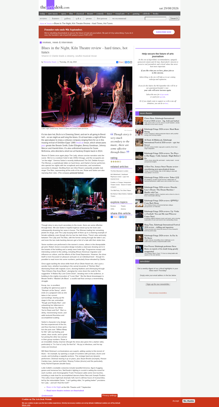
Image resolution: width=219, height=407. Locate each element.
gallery (67, 18)
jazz (43, 145)
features (55, 18)
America (123, 209)
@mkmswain (47, 396)
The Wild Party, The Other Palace (121, 190)
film (71, 13)
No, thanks (189, 401)
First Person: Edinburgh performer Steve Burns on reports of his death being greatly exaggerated (161, 249)
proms (89, 18)
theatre (90, 13)
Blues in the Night (54, 387)
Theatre (49, 24)
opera (63, 13)
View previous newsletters (158, 293)
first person (102, 18)
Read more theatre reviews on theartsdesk (65, 390)
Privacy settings (109, 395)
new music (53, 13)
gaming (136, 13)
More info (26, 405)
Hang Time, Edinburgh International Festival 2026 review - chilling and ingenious (162, 225)
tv (129, 13)
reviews (43, 18)
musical (79, 142)
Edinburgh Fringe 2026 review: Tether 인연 (161, 177)
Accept (176, 401)
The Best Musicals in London (119, 171)
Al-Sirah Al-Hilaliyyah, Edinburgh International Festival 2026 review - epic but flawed (161, 142)
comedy (100, 13)
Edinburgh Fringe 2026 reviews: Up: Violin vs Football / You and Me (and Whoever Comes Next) (161, 214)
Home (42, 24)
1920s (112, 209)
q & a (78, 18)
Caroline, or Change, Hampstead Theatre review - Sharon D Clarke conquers (121, 185)
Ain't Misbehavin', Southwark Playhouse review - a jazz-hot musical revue (120, 177)
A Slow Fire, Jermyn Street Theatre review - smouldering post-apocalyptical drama (161, 167)
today (42, 13)
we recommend (119, 18)
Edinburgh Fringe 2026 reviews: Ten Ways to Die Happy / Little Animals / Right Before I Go (162, 156)
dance (109, 13)
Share (121, 62)
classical (80, 13)
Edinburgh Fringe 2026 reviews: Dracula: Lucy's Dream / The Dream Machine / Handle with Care (160, 189)
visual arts (120, 13)
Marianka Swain (50, 62)
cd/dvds (146, 13)
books (155, 13)
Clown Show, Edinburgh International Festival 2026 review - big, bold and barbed (161, 119)
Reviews (113, 206)
